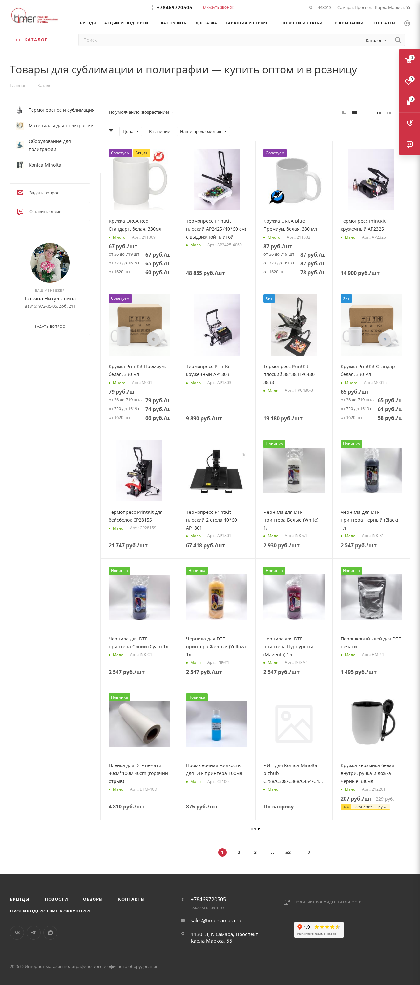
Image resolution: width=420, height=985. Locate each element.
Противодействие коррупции (50, 911)
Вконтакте (17, 933)
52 (288, 852)
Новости (56, 899)
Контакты (131, 899)
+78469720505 (174, 7)
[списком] (389, 112)
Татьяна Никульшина (50, 298)
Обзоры (93, 899)
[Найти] (398, 40)
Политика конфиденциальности (328, 902)
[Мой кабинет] (407, 24)
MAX (50, 933)
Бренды (20, 899)
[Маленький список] (344, 112)
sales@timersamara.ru (216, 920)
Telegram (34, 933)
